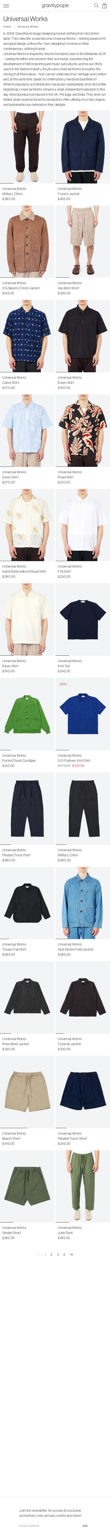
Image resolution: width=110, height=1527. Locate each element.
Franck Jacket (69, 194)
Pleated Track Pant (16, 855)
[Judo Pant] (83, 1186)
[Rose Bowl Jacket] (27, 997)
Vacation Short (68, 288)
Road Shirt (65, 477)
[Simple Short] (27, 1186)
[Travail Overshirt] (27, 903)
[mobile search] (96, 5)
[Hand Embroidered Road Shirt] (27, 525)
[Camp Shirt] (27, 336)
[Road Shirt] (83, 430)
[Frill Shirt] (83, 525)
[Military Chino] (27, 147)
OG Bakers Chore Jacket (20, 288)
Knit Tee (64, 666)
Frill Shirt (64, 571)
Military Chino (12, 194)
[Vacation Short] (83, 241)
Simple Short (11, 1233)
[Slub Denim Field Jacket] (83, 903)
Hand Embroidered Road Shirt (24, 571)
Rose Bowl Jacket (15, 1044)
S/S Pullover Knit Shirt (74, 760)
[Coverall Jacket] (83, 997)
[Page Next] (71, 1254)
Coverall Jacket (69, 1044)
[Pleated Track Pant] (27, 808)
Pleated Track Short (72, 1138)
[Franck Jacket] (83, 147)
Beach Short (11, 1138)
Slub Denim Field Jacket (75, 949)
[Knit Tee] (83, 619)
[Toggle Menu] (6, 4)
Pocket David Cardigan (19, 760)
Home (7, 27)
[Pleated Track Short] (83, 1092)
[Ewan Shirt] (83, 336)
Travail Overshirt (14, 949)
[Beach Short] (27, 1092)
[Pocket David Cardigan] (27, 714)
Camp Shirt (10, 382)
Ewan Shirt (66, 382)
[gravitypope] (55, 5)
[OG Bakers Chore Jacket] (27, 241)
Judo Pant (65, 1233)
